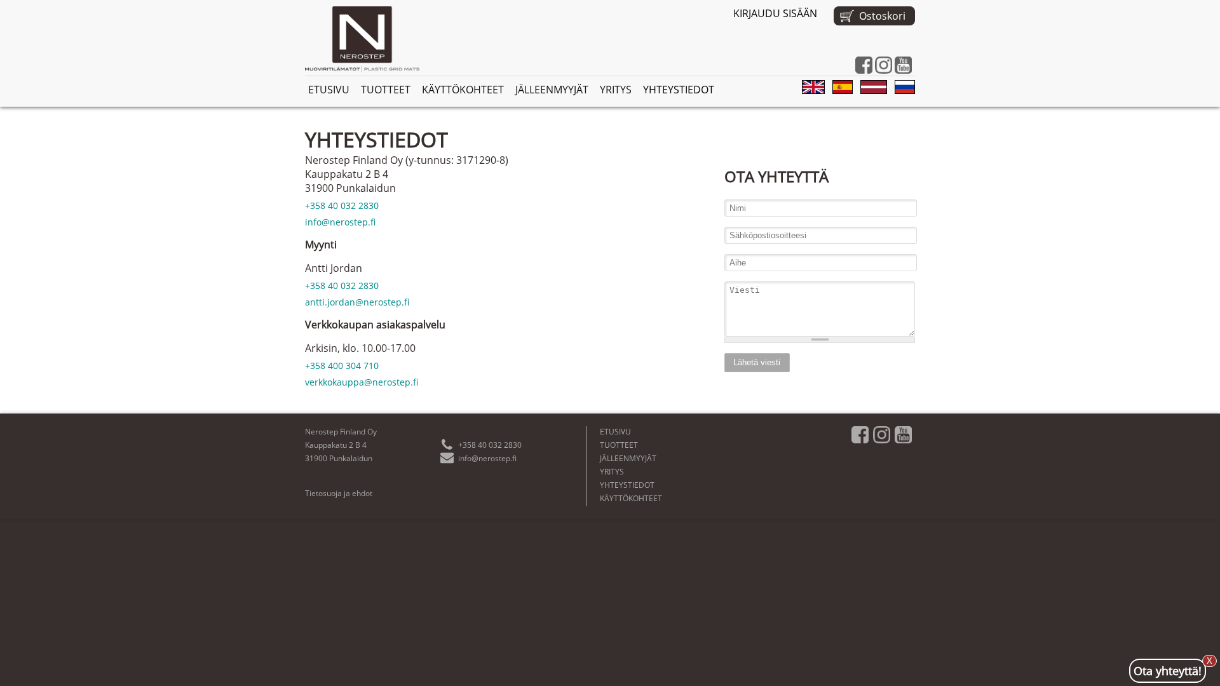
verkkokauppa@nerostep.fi (361, 382)
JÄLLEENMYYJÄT (551, 90)
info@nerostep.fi (340, 222)
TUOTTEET (385, 90)
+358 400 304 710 (342, 366)
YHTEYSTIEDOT (678, 90)
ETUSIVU (328, 90)
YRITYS (616, 90)
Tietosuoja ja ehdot (338, 493)
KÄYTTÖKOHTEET (463, 90)
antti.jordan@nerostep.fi (357, 302)
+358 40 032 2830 (342, 205)
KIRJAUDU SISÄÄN (775, 13)
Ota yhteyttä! (1167, 668)
